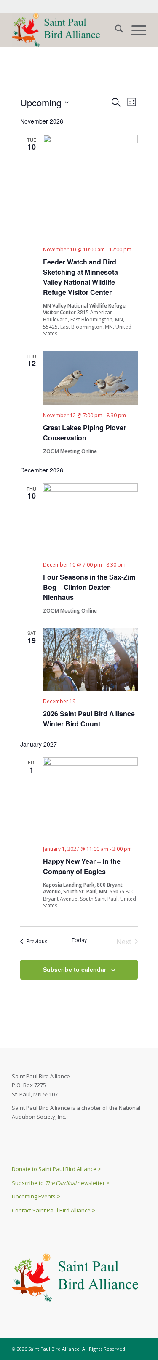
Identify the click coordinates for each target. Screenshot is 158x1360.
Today (79, 940)
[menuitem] (115, 30)
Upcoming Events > (36, 1196)
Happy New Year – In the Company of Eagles (82, 866)
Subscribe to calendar (74, 969)
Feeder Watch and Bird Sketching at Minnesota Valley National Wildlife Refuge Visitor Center (80, 277)
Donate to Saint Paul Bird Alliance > (56, 1169)
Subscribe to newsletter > (61, 1183)
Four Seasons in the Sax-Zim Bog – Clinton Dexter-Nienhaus (89, 587)
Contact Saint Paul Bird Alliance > (53, 1210)
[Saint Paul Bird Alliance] (65, 30)
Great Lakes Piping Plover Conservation (84, 433)
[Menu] (134, 30)
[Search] (115, 30)
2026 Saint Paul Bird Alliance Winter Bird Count (89, 719)
